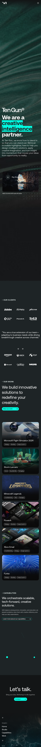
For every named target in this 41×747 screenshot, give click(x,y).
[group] (20, 337)
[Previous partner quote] (18, 349)
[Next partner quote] (22, 349)
